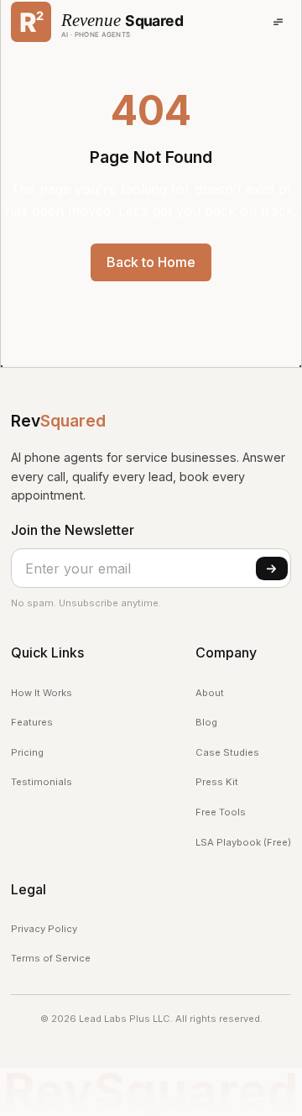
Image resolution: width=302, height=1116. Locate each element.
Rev (58, 421)
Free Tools (220, 812)
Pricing (27, 752)
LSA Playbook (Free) (243, 842)
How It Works (41, 693)
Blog (206, 722)
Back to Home (151, 262)
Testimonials (41, 782)
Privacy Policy (44, 929)
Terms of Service (51, 958)
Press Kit (216, 782)
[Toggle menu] (277, 21)
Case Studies (227, 752)
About (209, 693)
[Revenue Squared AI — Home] (98, 22)
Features (32, 722)
